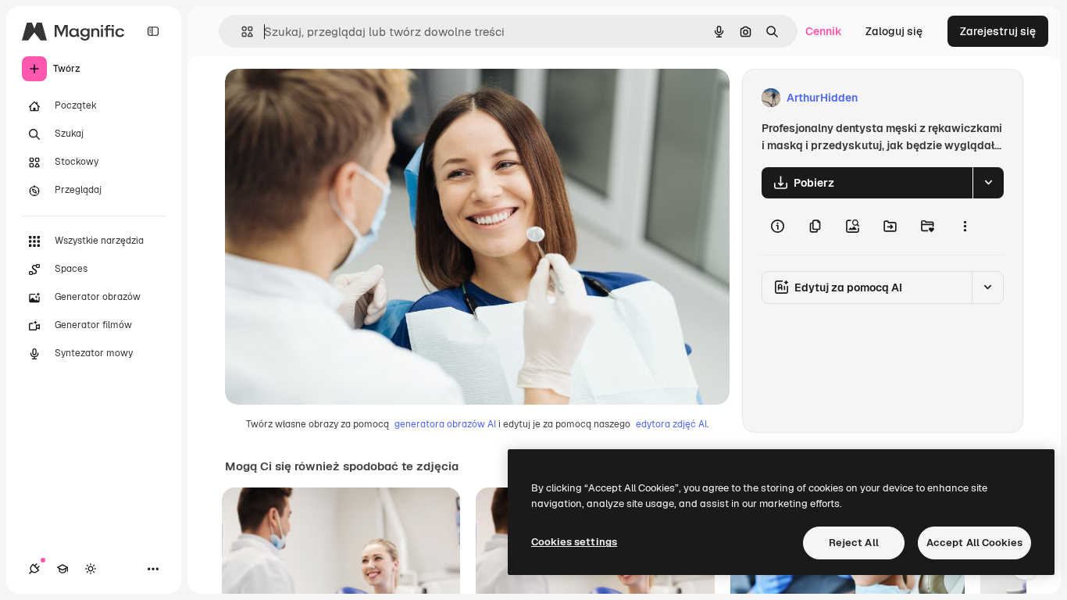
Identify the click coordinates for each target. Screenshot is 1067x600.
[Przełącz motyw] (90, 568)
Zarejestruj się (998, 31)
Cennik (823, 31)
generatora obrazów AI (445, 424)
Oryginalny (332, 98)
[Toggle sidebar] (153, 31)
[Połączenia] (34, 568)
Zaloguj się (893, 31)
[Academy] (62, 568)
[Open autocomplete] (240, 32)
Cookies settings (574, 541)
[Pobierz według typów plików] (988, 182)
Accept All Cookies (974, 542)
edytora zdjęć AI (671, 424)
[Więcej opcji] (964, 226)
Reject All (854, 542)
